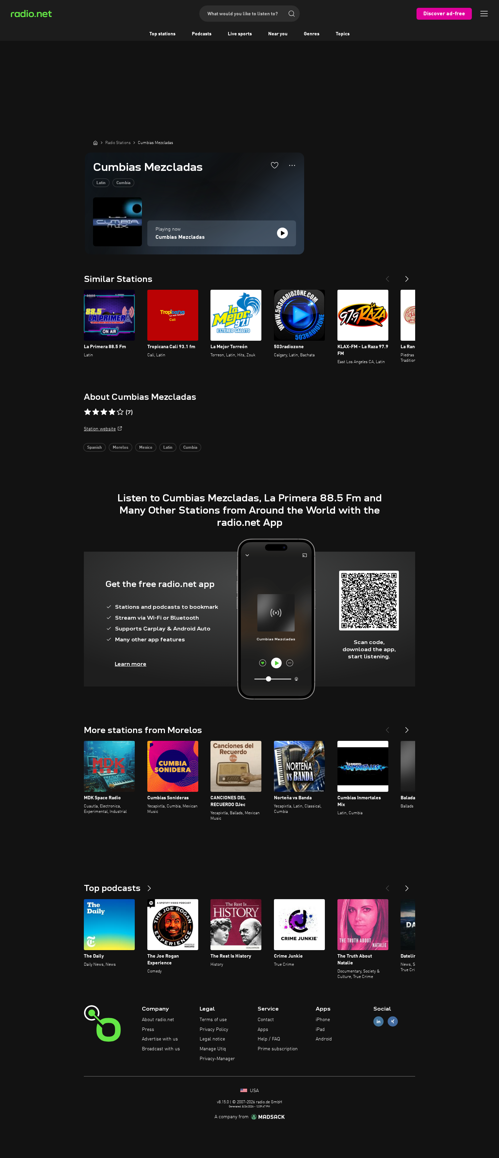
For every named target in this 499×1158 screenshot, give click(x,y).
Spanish (94, 448)
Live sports (240, 34)
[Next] (407, 276)
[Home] (95, 142)
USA (253, 1090)
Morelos (120, 448)
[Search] (292, 14)
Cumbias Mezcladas (180, 237)
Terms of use (213, 1019)
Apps (263, 1029)
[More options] (292, 165)
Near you (278, 34)
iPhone (323, 1019)
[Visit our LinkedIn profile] (378, 1021)
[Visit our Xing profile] (392, 1021)
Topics (343, 34)
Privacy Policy (214, 1029)
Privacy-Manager (217, 1058)
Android (324, 1039)
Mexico (145, 448)
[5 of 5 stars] (120, 412)
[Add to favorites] (274, 165)
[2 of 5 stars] (96, 412)
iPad (320, 1029)
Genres (311, 34)
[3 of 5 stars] (104, 412)
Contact (266, 1019)
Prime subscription (278, 1049)
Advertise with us (160, 1039)
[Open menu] (484, 14)
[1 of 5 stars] (88, 412)
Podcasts (201, 34)
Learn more (130, 663)
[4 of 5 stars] (112, 412)
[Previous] (387, 276)
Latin (101, 183)
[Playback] (282, 233)
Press (148, 1029)
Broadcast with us (161, 1049)
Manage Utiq (213, 1049)
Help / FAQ (269, 1039)
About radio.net (158, 1019)
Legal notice (212, 1039)
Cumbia (123, 183)
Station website (100, 429)
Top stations (162, 34)
